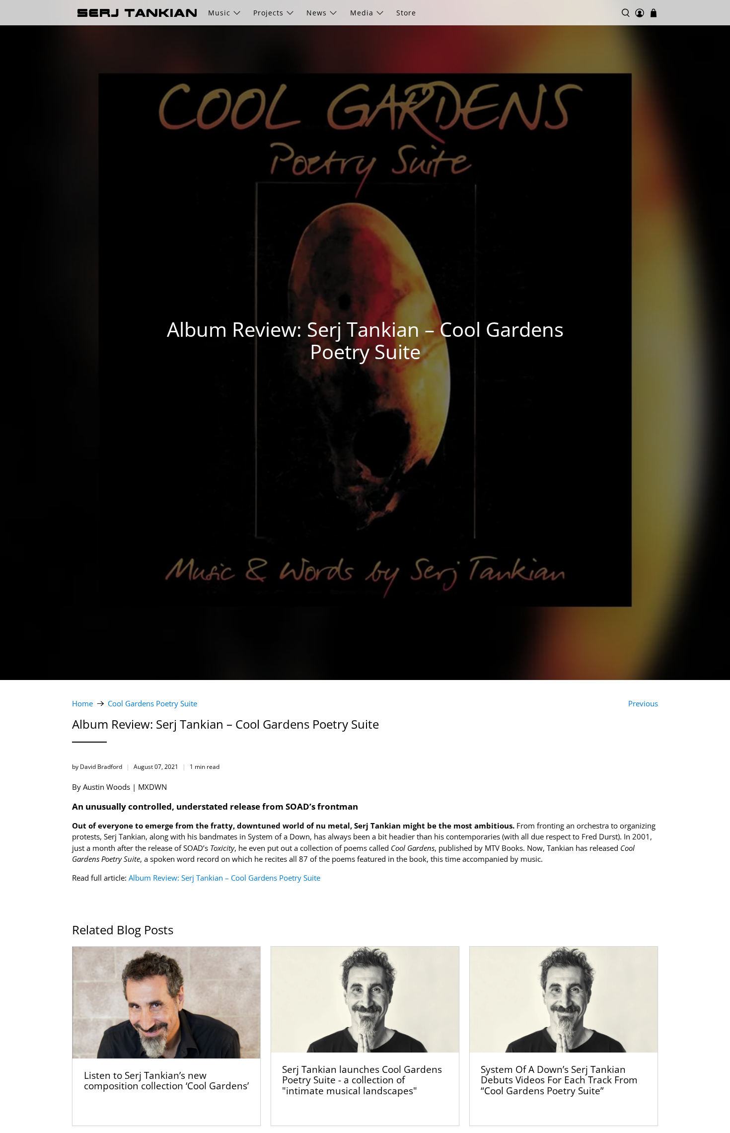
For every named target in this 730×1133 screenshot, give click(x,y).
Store (406, 12)
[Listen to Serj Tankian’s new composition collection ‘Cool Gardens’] (166, 1002)
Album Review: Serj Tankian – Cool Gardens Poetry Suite (224, 878)
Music (219, 12)
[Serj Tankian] (137, 13)
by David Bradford (97, 766)
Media (361, 12)
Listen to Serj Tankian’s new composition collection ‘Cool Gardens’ (166, 1080)
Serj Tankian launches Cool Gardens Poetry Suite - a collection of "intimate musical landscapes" (362, 1079)
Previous (643, 703)
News (316, 12)
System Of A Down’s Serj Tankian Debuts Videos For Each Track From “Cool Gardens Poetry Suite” (559, 1079)
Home (82, 703)
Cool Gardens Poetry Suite (152, 703)
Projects (268, 12)
